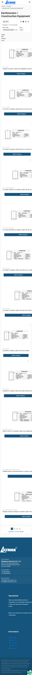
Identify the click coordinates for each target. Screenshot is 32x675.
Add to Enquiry (17, 154)
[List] (26, 21)
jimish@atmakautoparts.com (8, 580)
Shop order (6, 27)
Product (9, 6)
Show (20, 27)
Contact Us (14, 648)
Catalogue (14, 643)
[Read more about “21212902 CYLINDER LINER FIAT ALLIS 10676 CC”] (30, 159)
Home (3, 6)
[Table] (28, 21)
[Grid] (21, 21)
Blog (12, 640)
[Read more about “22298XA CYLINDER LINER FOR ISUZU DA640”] (28, 361)
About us (14, 645)
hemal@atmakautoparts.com (9, 581)
